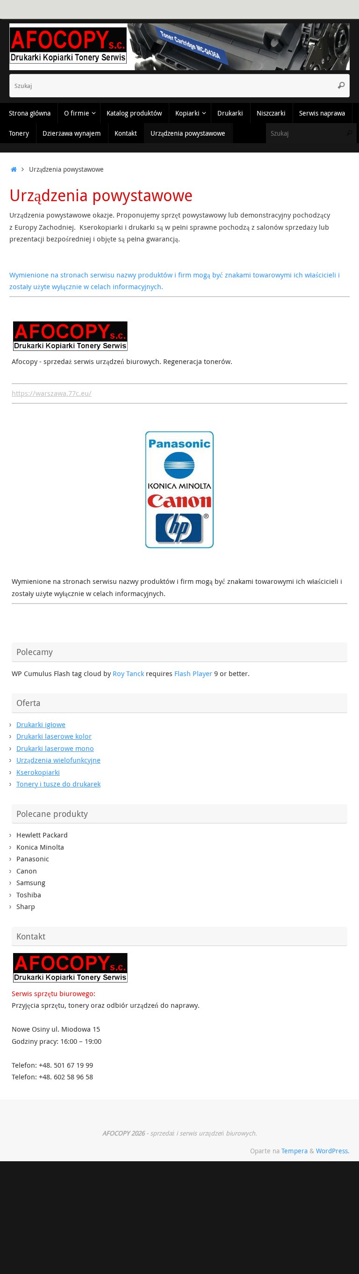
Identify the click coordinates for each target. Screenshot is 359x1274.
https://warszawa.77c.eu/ (52, 393)
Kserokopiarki (38, 772)
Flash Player (193, 673)
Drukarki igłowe (40, 724)
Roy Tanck (128, 673)
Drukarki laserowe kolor (54, 736)
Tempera (294, 1151)
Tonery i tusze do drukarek (58, 783)
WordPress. (333, 1151)
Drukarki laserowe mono (55, 748)
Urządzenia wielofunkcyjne (58, 759)
